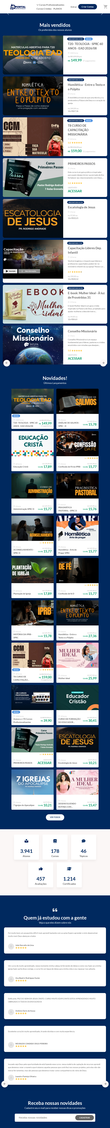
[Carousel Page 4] (53, 114)
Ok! (75, 1124)
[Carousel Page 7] (65, 114)
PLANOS (57, 8)
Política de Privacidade (54, 1124)
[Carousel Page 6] (61, 114)
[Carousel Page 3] (59, 39)
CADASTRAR (84, 736)
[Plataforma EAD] (105, 1124)
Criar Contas (88, 6)
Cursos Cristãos (44, 8)
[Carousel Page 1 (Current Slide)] (51, 39)
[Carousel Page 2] (55, 39)
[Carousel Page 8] (69, 114)
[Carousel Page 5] (57, 114)
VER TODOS (55, 567)
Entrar (74, 6)
